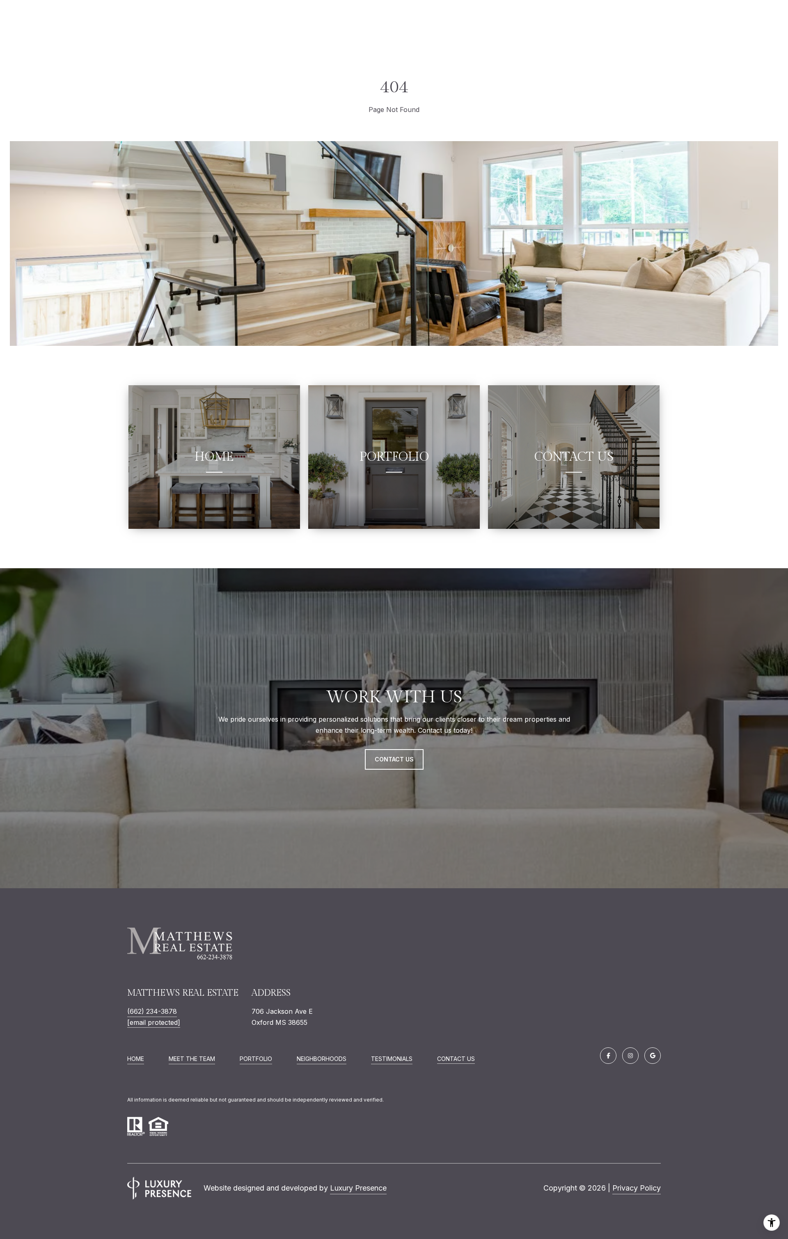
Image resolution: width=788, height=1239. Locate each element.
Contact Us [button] (394, 759)
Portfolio (256, 1058)
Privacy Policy (636, 1188)
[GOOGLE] (652, 1055)
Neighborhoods (321, 1058)
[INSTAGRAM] (630, 1055)
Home (135, 1058)
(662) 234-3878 (152, 1011)
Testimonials (391, 1058)
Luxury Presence (358, 1188)
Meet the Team (192, 1058)
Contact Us (456, 1059)
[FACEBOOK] (608, 1055)
